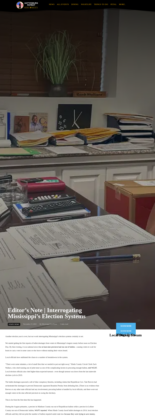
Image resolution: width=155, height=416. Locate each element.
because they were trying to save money (79, 414)
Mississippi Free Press (49, 324)
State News (14, 324)
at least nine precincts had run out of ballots (58, 347)
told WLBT (92, 368)
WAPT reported (41, 410)
